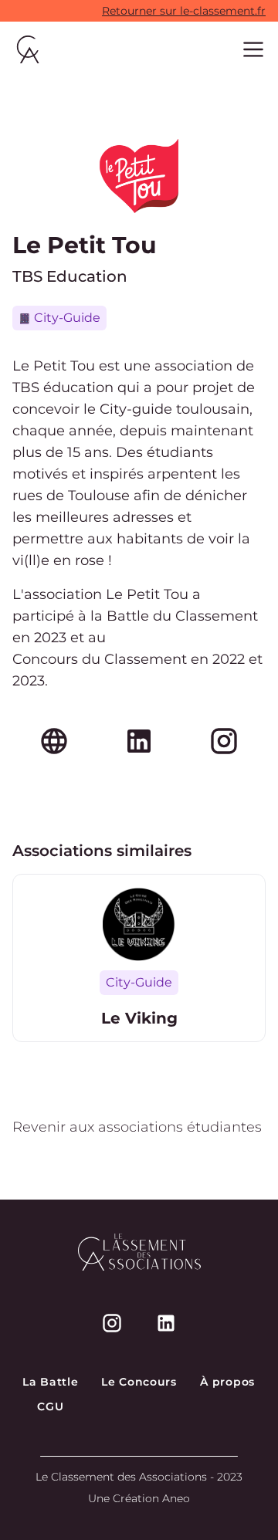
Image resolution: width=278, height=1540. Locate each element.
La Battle (50, 1382)
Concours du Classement (99, 659)
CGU (50, 1406)
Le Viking (139, 1018)
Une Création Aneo (139, 1498)
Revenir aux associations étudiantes (137, 1127)
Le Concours (139, 1382)
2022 (228, 659)
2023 (50, 637)
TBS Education (69, 276)
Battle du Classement (182, 616)
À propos (227, 1382)
